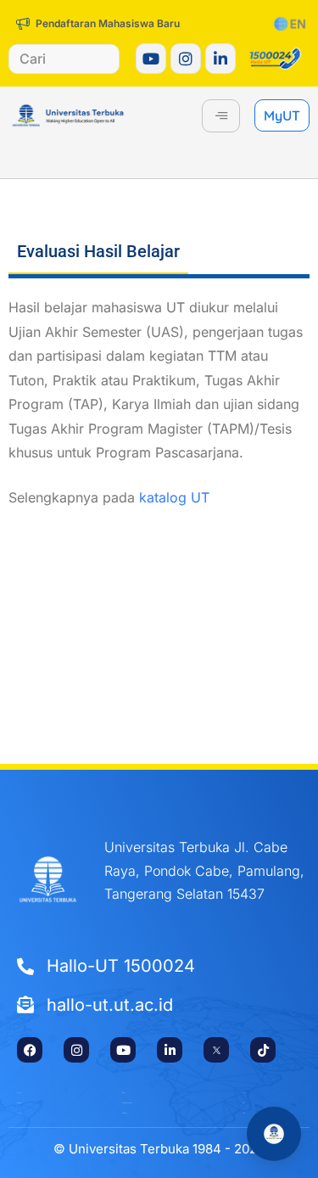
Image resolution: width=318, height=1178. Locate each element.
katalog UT (174, 497)
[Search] (94, 59)
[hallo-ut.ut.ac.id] (159, 1005)
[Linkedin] (220, 58)
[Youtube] (151, 58)
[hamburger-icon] (221, 115)
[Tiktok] (263, 1050)
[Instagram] (185, 58)
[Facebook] (29, 1050)
